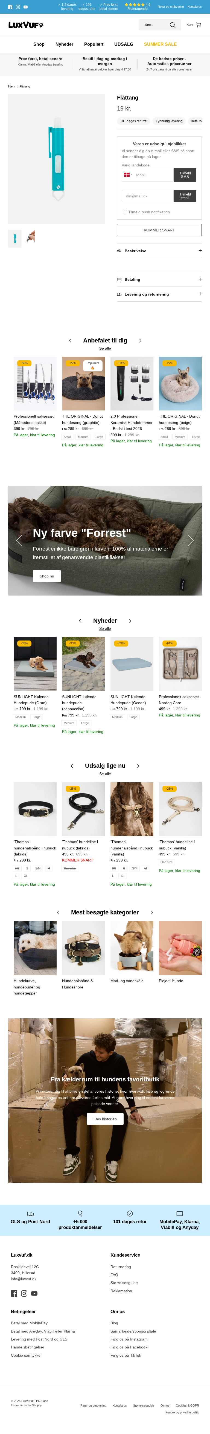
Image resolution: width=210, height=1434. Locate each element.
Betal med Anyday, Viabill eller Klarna (43, 1331)
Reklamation (121, 1291)
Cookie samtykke (25, 1355)
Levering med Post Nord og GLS (39, 1339)
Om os (165, 1405)
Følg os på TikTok (125, 1355)
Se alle (105, 348)
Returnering (120, 1267)
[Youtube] (26, 7)
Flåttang (24, 86)
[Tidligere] (19, 541)
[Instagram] (18, 7)
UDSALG (123, 44)
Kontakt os (195, 6)
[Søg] (172, 25)
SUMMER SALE (160, 44)
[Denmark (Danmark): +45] (128, 175)
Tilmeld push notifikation (149, 212)
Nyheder (64, 44)
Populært (93, 44)
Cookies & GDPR (187, 1405)
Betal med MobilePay (29, 1323)
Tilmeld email (185, 196)
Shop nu (47, 576)
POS (39, 1400)
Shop (39, 44)
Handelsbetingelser (27, 1347)
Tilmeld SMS (185, 175)
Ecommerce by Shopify (26, 1405)
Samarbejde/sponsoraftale (133, 1331)
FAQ (114, 1275)
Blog (114, 1323)
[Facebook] (10, 7)
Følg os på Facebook (128, 1347)
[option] (56, 159)
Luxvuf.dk (27, 1400)
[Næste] (191, 541)
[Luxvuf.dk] (26, 25)
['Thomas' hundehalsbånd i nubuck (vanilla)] (131, 809)
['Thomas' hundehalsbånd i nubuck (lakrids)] (35, 809)
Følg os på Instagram (129, 1339)
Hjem (11, 86)
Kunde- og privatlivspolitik (182, 1412)
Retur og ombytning (171, 6)
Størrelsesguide (124, 1282)
